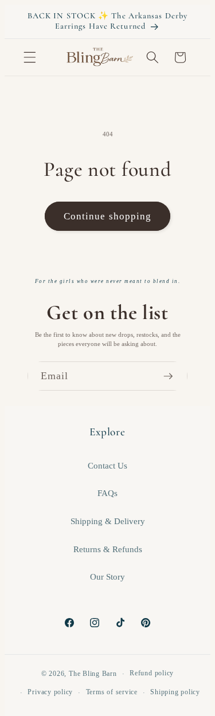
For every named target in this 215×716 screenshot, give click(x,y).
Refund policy (152, 673)
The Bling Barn (93, 674)
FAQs (107, 493)
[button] (30, 57)
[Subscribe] (173, 376)
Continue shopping (108, 216)
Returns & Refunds (107, 549)
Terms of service (112, 692)
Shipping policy (175, 692)
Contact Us (107, 465)
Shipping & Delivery (108, 521)
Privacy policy (50, 692)
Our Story (107, 576)
